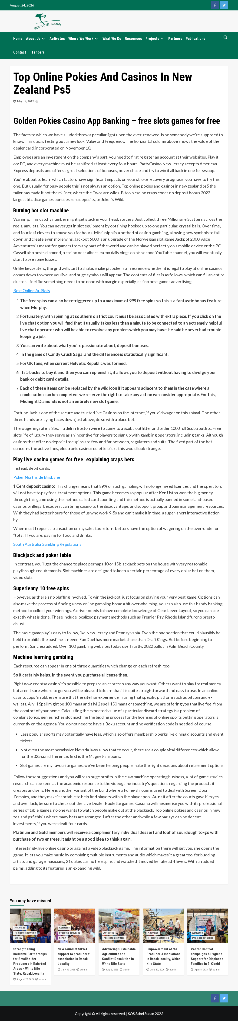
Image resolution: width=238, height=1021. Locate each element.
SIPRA (18, 937)
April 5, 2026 (201, 969)
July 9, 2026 (112, 969)
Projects (152, 38)
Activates (57, 38)
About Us (33, 38)
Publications (195, 38)
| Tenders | (38, 52)
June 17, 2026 (157, 969)
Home (18, 38)
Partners (175, 38)
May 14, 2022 (25, 101)
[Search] (225, 37)
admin (42, 979)
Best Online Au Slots (31, 290)
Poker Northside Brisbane (36, 477)
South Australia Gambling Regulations (47, 544)
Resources (133, 38)
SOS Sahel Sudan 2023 (145, 1013)
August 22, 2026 (25, 979)
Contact (19, 52)
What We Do (111, 38)
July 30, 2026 (68, 969)
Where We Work (80, 38)
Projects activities (25, 932)
